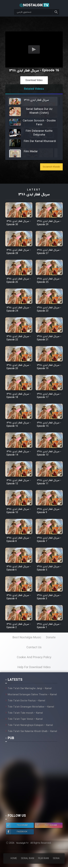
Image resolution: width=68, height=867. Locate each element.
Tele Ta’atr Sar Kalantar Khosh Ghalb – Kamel (32, 731)
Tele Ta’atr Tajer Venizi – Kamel (25, 719)
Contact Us (34, 647)
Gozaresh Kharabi (51, 167)
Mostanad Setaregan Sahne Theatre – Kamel (32, 694)
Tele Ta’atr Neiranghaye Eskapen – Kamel (30, 725)
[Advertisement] (34, 779)
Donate (51, 637)
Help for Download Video (34, 667)
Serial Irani (27, 858)
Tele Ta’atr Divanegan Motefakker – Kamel (31, 707)
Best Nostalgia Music (27, 637)
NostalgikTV (22, 843)
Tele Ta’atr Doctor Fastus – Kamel (26, 701)
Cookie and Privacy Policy (34, 657)
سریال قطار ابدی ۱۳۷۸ (34, 194)
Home (14, 858)
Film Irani (43, 858)
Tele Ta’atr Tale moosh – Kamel (25, 713)
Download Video (34, 80)
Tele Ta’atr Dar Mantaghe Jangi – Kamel (29, 688)
